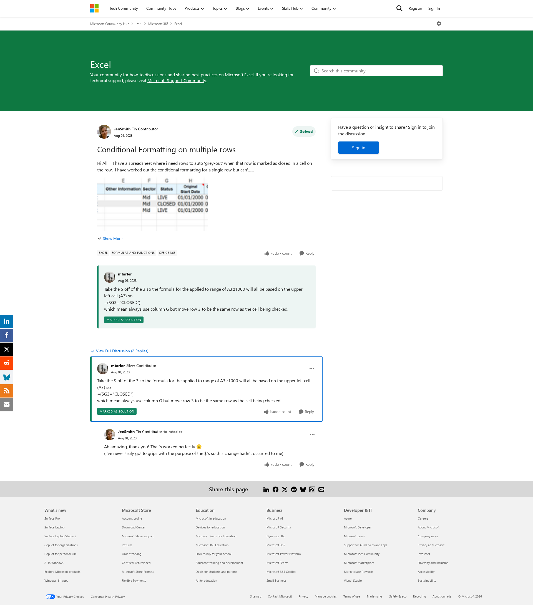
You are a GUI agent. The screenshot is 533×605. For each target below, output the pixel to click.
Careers (423, 518)
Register (415, 8)
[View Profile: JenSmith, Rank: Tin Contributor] (104, 132)
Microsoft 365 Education (212, 545)
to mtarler (173, 431)
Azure (348, 518)
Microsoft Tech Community (361, 554)
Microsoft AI (274, 518)
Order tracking (131, 554)
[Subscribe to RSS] (312, 489)
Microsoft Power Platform (283, 554)
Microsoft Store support (138, 536)
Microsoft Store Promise (138, 571)
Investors (424, 554)
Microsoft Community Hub (109, 23)
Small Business (276, 580)
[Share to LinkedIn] (266, 489)
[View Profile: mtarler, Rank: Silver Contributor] (102, 368)
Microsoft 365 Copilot (281, 571)
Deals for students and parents (216, 571)
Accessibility (426, 571)
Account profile (132, 518)
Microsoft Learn (354, 536)
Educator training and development (219, 563)
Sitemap (255, 596)
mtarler (125, 274)
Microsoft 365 (158, 23)
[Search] (399, 8)
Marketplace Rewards (358, 571)
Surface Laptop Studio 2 (60, 536)
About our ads (442, 596)
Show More (112, 238)
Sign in (358, 147)
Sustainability (427, 580)
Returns (127, 545)
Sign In (434, 8)
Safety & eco (397, 596)
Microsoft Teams (277, 563)
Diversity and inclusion (433, 563)
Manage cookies (326, 596)
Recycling (419, 596)
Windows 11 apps (56, 580)
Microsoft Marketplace (359, 563)
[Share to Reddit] (294, 489)
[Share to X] (285, 489)
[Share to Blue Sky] (303, 489)
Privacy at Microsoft (431, 545)
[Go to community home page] (94, 8)
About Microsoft (428, 527)
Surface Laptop (54, 527)
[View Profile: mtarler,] (109, 277)
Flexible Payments (134, 580)
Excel (178, 23)
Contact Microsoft (280, 596)
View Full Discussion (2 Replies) (122, 350)
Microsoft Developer (357, 527)
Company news (428, 536)
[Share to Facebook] (275, 489)
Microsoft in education (211, 518)
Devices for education (210, 527)
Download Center (133, 527)
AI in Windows (54, 563)
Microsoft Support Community (176, 80)
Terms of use (351, 596)
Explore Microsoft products (62, 571)
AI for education (206, 580)
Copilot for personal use (60, 554)
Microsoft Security (278, 527)
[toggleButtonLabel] (439, 23)
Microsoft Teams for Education (216, 536)
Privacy (303, 596)
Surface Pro (52, 518)
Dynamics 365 (275, 536)
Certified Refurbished (136, 563)
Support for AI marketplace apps (365, 545)
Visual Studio (353, 580)
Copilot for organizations (61, 545)
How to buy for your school (214, 554)
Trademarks (375, 596)
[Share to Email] (321, 489)
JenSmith (122, 128)
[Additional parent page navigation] (138, 23)
